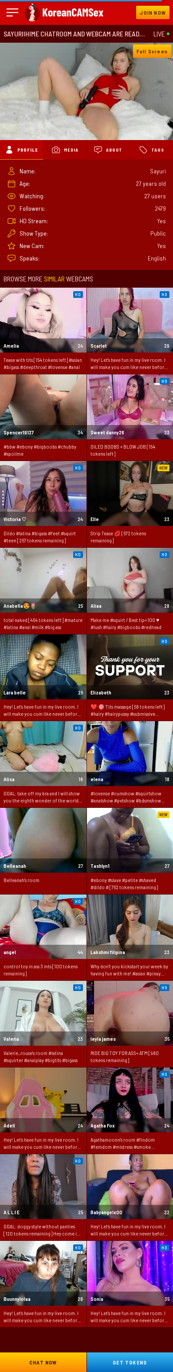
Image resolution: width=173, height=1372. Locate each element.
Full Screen (152, 51)
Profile (27, 149)
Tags (157, 149)
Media (71, 149)
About (114, 149)
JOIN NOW (153, 12)
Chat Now (43, 1362)
